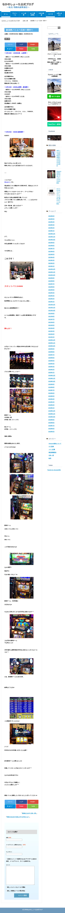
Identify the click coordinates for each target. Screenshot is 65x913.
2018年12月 (51, 411)
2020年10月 (51, 346)
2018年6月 (51, 428)
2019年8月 (51, 387)
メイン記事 (23, 14)
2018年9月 (51, 419)
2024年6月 (51, 216)
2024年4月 (51, 222)
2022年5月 (51, 290)
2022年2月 (51, 298)
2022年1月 (51, 301)
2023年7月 (51, 248)
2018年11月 (51, 414)
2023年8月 (51, 245)
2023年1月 (51, 266)
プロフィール (14, 14)
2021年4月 (51, 328)
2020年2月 (51, 369)
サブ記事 (51, 446)
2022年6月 (51, 287)
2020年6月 (51, 357)
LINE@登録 (41, 14)
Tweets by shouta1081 (54, 470)
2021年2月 (51, 334)
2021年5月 (51, 325)
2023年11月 (51, 236)
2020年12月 (51, 340)
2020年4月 (51, 363)
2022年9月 (51, 278)
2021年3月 (51, 331)
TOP (12, 20)
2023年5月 (51, 254)
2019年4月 (51, 399)
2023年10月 (51, 239)
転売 (50, 458)
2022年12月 (51, 269)
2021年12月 (51, 304)
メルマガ (50, 14)
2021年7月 (51, 319)
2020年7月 (51, 355)
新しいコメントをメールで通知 (16, 887)
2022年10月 (51, 275)
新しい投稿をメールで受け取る (16, 890)
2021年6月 (51, 322)
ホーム (6, 14)
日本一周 (7, 38)
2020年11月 (51, 343)
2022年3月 (51, 295)
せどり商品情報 (32, 14)
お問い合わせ (59, 14)
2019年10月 (51, 381)
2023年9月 (51, 242)
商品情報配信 (52, 452)
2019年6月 (51, 393)
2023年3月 (51, 260)
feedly (33, 48)
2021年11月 (51, 307)
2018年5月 (51, 431)
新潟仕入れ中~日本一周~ (29, 813)
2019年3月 (51, 402)
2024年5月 (51, 219)
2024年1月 (51, 231)
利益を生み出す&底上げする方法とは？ (18, 817)
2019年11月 (51, 378)
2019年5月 (51, 396)
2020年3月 (51, 366)
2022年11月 (51, 272)
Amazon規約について (55, 443)
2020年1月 (51, 372)
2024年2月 (51, 228)
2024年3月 (51, 225)
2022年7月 (51, 284)
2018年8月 (51, 422)
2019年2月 (51, 405)
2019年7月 (51, 390)
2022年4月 (51, 293)
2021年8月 (51, 316)
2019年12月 (51, 375)
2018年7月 (51, 425)
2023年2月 (51, 263)
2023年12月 (51, 233)
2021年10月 (51, 310)
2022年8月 (51, 281)
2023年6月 (51, 251)
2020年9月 (51, 349)
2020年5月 (51, 360)
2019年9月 (51, 384)
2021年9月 (51, 313)
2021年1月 (51, 337)
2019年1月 (51, 408)
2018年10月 (51, 417)
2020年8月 (51, 352)
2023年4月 (51, 257)
